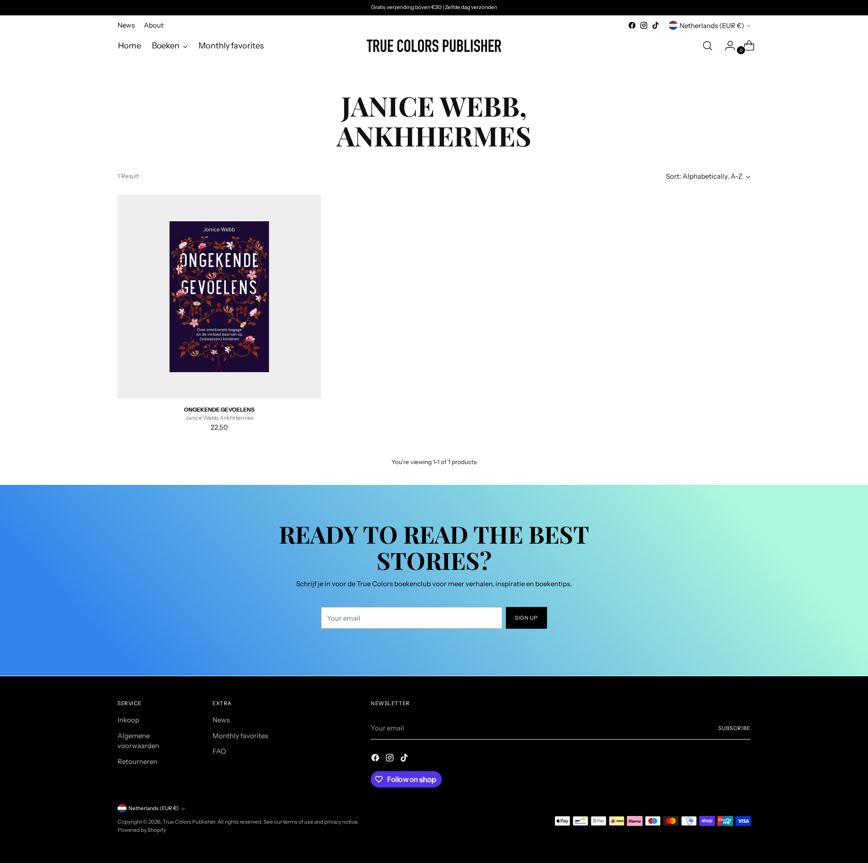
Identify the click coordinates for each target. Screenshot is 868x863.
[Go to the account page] (726, 46)
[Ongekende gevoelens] (219, 296)
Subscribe (734, 728)
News (221, 720)
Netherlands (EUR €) (711, 25)
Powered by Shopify (142, 830)
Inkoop (128, 720)
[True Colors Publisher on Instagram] (644, 25)
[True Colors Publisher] (434, 45)
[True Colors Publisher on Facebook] (632, 25)
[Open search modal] (707, 46)
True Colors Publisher (189, 822)
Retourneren (137, 761)
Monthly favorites (240, 735)
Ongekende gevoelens (219, 409)
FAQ (219, 751)
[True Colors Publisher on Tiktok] (655, 25)
